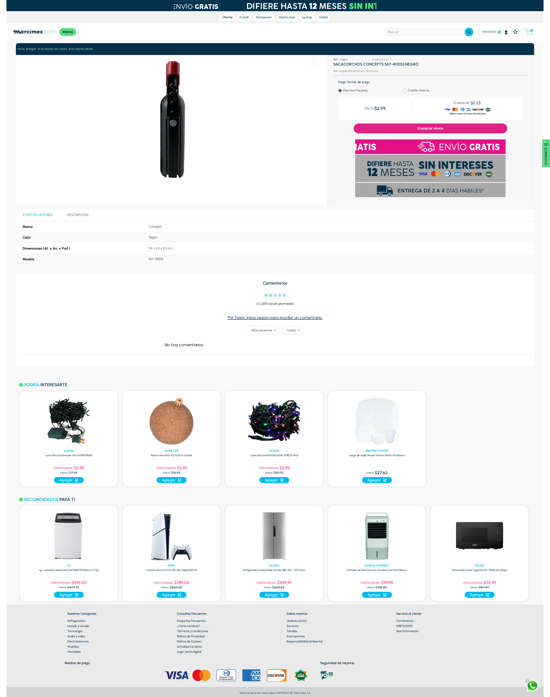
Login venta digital (189, 652)
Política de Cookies (189, 641)
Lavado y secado (78, 626)
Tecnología (74, 631)
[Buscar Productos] (469, 32)
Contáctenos (404, 621)
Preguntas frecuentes (191, 621)
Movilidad (73, 652)
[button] (13, 551)
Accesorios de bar (82, 48)
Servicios (293, 626)
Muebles (73, 646)
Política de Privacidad (191, 636)
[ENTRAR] (506, 32)
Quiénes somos (297, 621)
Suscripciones (296, 636)
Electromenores (78, 641)
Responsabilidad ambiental (304, 641)
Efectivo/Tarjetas (355, 90)
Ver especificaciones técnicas (355, 71)
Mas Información (407, 631)
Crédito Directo (418, 90)
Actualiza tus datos (189, 646)
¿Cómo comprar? (188, 626)
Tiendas (292, 631)
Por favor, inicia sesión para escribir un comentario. (275, 317)
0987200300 (489, 31)
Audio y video (76, 636)
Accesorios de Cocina (53, 48)
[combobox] (429, 32)
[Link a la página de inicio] (21, 49)
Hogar (32, 48)
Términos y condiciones (192, 631)
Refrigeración (76, 621)
